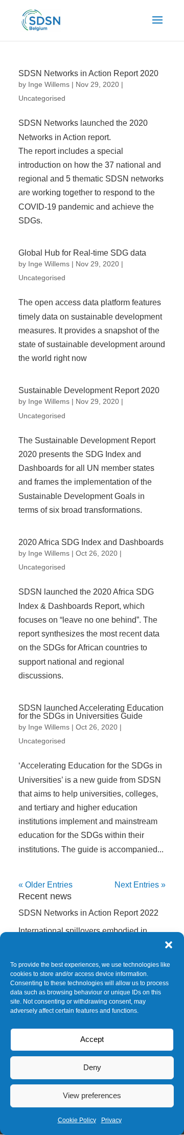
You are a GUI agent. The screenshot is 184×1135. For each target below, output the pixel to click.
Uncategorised (41, 98)
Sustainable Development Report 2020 (88, 390)
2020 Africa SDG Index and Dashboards (91, 542)
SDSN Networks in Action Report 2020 (88, 73)
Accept (92, 1039)
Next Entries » (140, 884)
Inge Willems (49, 84)
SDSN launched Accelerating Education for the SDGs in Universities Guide (91, 711)
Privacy (111, 1120)
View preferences (92, 1095)
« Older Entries (45, 884)
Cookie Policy (77, 1120)
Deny (92, 1067)
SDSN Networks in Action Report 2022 (88, 913)
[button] (169, 945)
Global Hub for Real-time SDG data (82, 252)
